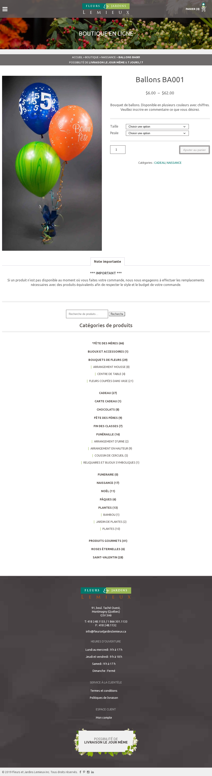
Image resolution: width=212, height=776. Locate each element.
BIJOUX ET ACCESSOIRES (106, 351)
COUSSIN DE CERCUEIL (109, 455)
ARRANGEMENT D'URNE (109, 441)
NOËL (105, 491)
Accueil (77, 57)
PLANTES (105, 507)
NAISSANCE (108, 57)
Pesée (114, 133)
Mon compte (104, 717)
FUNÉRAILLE (105, 434)
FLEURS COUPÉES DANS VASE (108, 381)
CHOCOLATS (106, 409)
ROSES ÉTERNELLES (105, 549)
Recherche (117, 314)
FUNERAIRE (106, 474)
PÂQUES (106, 499)
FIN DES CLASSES (106, 426)
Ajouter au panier (194, 150)
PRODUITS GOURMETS (105, 540)
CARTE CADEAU (106, 401)
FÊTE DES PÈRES (106, 417)
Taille (114, 126)
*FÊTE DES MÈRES (105, 343)
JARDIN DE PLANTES (109, 521)
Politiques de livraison (104, 697)
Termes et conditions (103, 690)
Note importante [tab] (107, 261)
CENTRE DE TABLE (109, 374)
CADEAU (159, 162)
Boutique (92, 57)
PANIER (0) (193, 8)
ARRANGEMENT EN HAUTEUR (109, 448)
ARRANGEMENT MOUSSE (109, 367)
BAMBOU (109, 514)
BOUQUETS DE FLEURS (105, 359)
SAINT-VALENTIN (105, 557)
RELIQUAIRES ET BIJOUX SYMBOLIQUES (109, 462)
